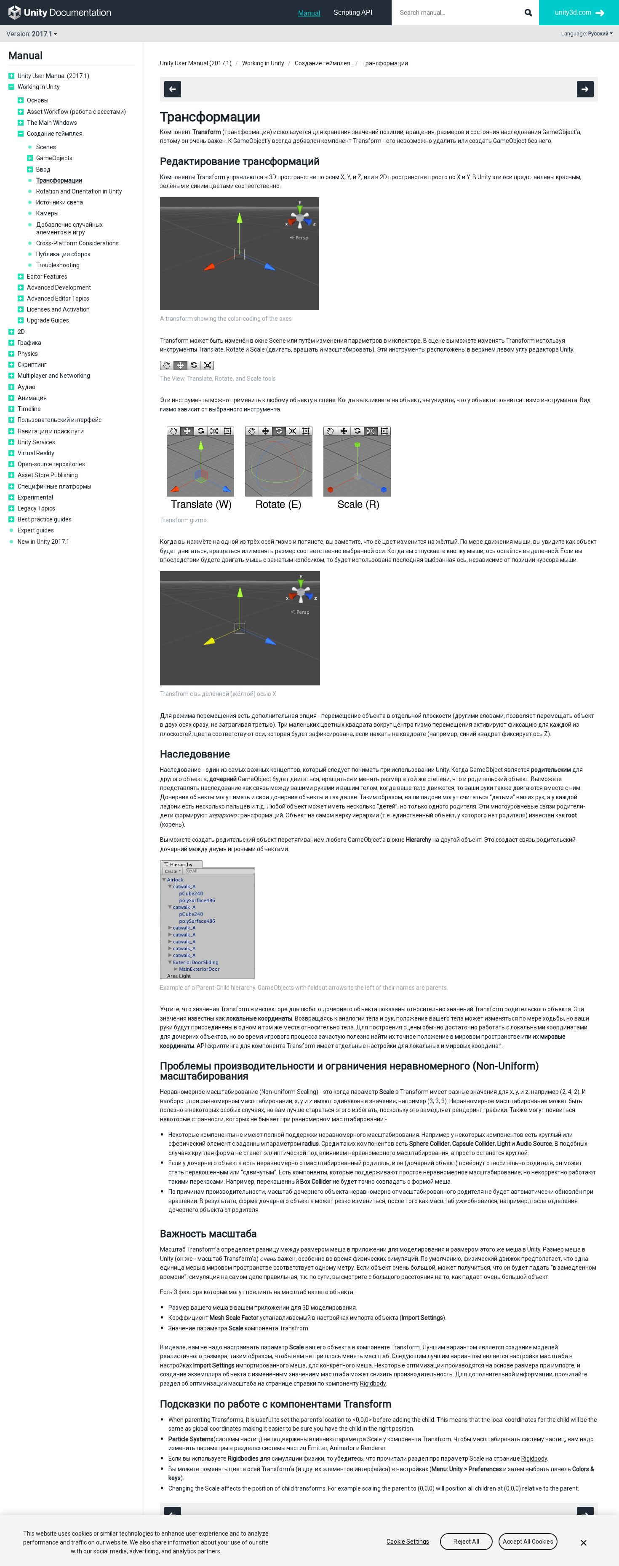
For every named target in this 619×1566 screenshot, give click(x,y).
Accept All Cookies (528, 1541)
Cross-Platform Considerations (77, 243)
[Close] (584, 1543)
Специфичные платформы (54, 486)
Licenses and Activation (58, 309)
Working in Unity (39, 86)
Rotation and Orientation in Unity (79, 191)
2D (21, 331)
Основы (37, 100)
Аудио (26, 387)
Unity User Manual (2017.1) (53, 76)
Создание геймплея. (55, 133)
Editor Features (47, 276)
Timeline (29, 409)
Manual (309, 13)
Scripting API (353, 12)
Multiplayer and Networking (54, 375)
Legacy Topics (36, 508)
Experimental (35, 497)
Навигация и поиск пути (51, 431)
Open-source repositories (51, 464)
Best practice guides (45, 519)
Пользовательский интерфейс (59, 419)
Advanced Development (59, 287)
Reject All (466, 1541)
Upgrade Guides (48, 320)
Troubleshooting (58, 265)
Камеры (47, 213)
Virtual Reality (36, 453)
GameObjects (54, 158)
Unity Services (36, 442)
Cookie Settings (408, 1541)
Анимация (32, 398)
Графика (29, 342)
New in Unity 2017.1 (43, 541)
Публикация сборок (63, 254)
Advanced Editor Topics (58, 298)
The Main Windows (52, 122)
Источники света (59, 202)
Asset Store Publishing (48, 475)
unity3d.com (573, 12)
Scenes (46, 147)
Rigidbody (373, 1383)
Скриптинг (32, 364)
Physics (28, 353)
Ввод (43, 169)
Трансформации (59, 180)
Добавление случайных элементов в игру (69, 228)
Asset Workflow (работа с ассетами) (76, 111)
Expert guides (36, 530)
